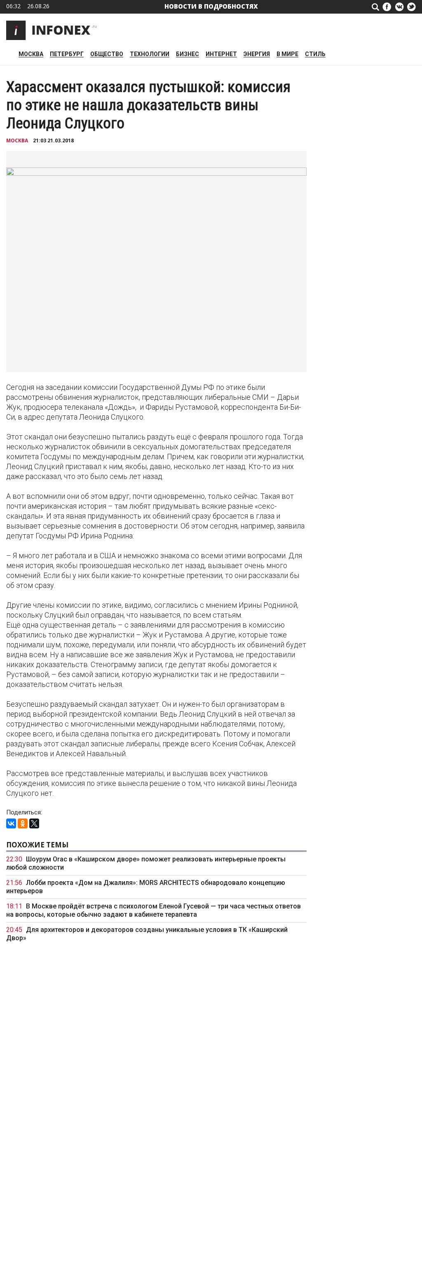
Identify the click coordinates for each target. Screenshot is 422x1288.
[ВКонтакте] (11, 823)
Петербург (67, 54)
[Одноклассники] (23, 823)
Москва (31, 54)
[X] (34, 823)
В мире (287, 54)
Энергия (257, 54)
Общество (106, 54)
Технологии (149, 54)
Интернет (221, 54)
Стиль (315, 54)
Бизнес (187, 54)
